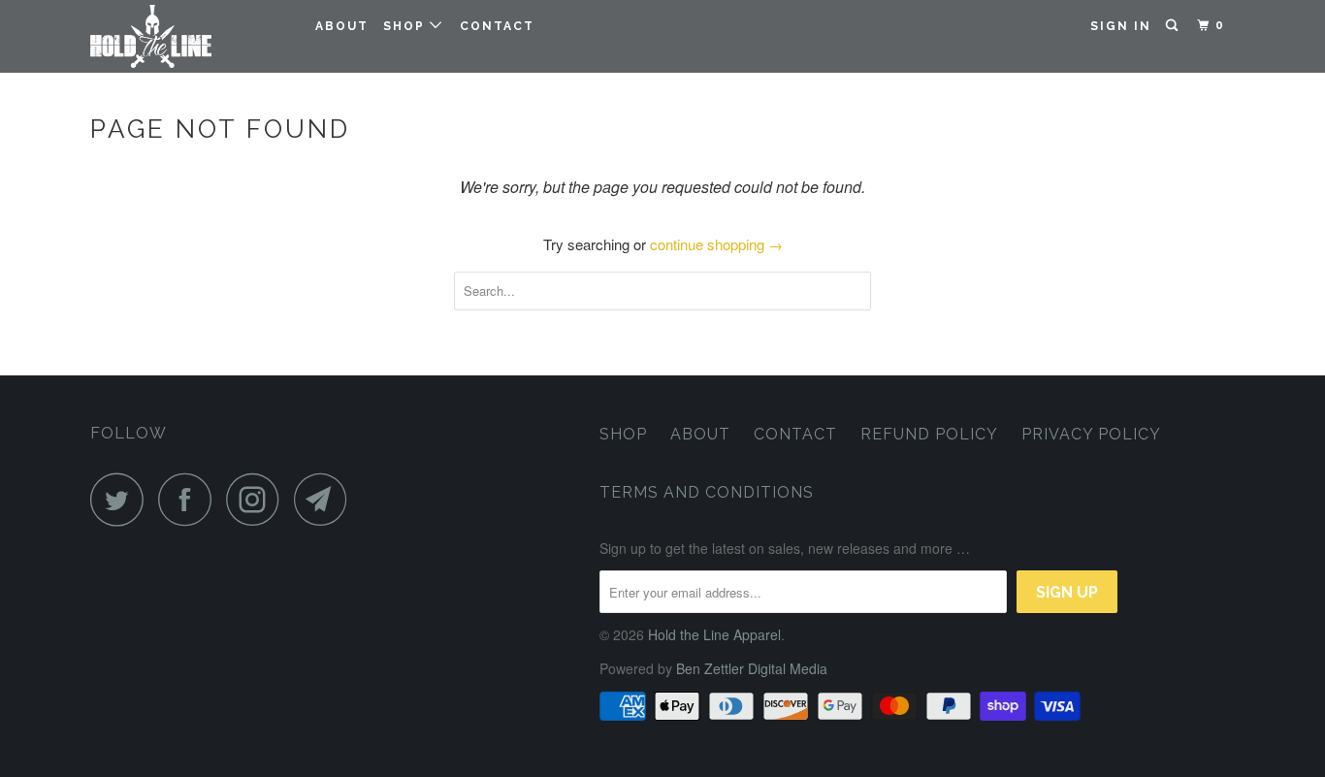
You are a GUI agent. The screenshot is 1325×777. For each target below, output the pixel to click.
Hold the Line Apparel (714, 634)
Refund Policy (929, 434)
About (342, 26)
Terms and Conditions (706, 492)
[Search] (1173, 26)
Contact (497, 26)
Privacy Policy (1091, 434)
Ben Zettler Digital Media (751, 668)
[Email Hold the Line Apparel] (326, 499)
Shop (406, 26)
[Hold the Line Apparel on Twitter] (122, 499)
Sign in (1120, 26)
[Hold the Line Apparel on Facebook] (190, 499)
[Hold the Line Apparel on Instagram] (258, 499)
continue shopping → (716, 244)
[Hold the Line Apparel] (189, 36)
